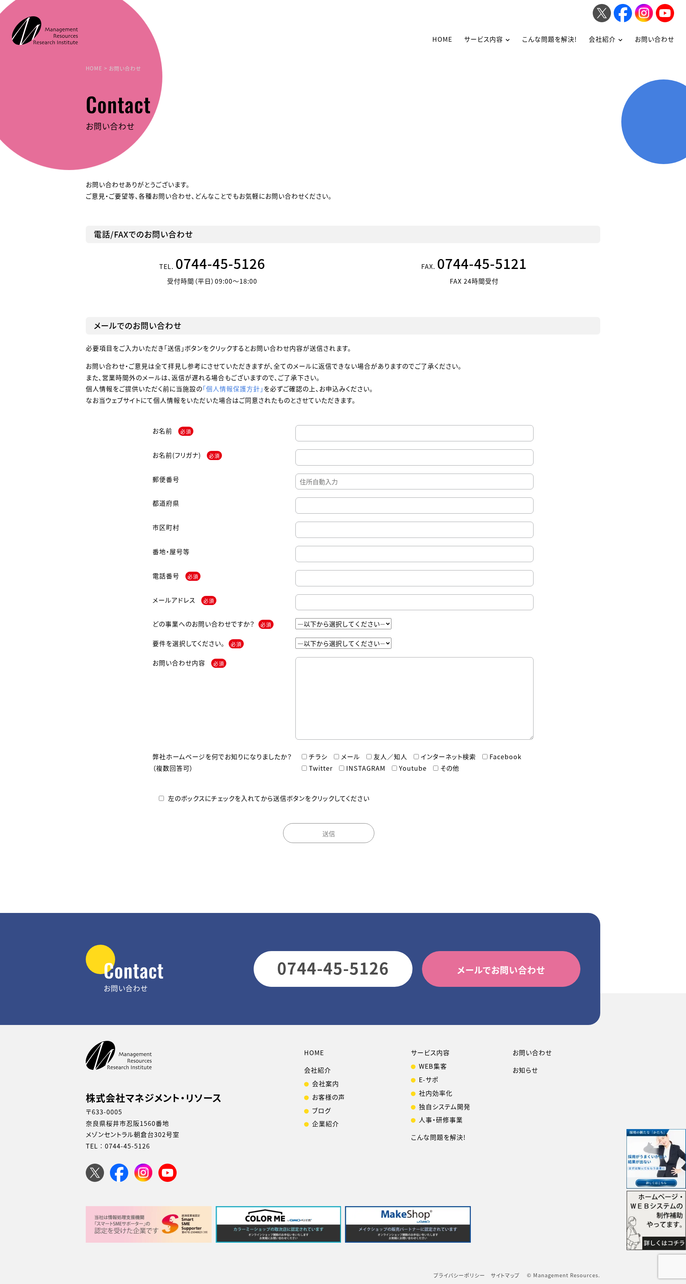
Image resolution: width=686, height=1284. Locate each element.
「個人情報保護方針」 (233, 388)
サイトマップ (505, 1275)
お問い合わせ (654, 39)
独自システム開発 (444, 1106)
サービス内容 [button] (483, 39)
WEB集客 (433, 1066)
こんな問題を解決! (549, 39)
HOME (442, 39)
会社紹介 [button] (602, 39)
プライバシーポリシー (459, 1275)
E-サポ (428, 1079)
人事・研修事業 (441, 1119)
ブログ (321, 1110)
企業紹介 (325, 1123)
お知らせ (525, 1070)
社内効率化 (436, 1093)
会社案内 (325, 1083)
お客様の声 (328, 1097)
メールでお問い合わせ (501, 969)
